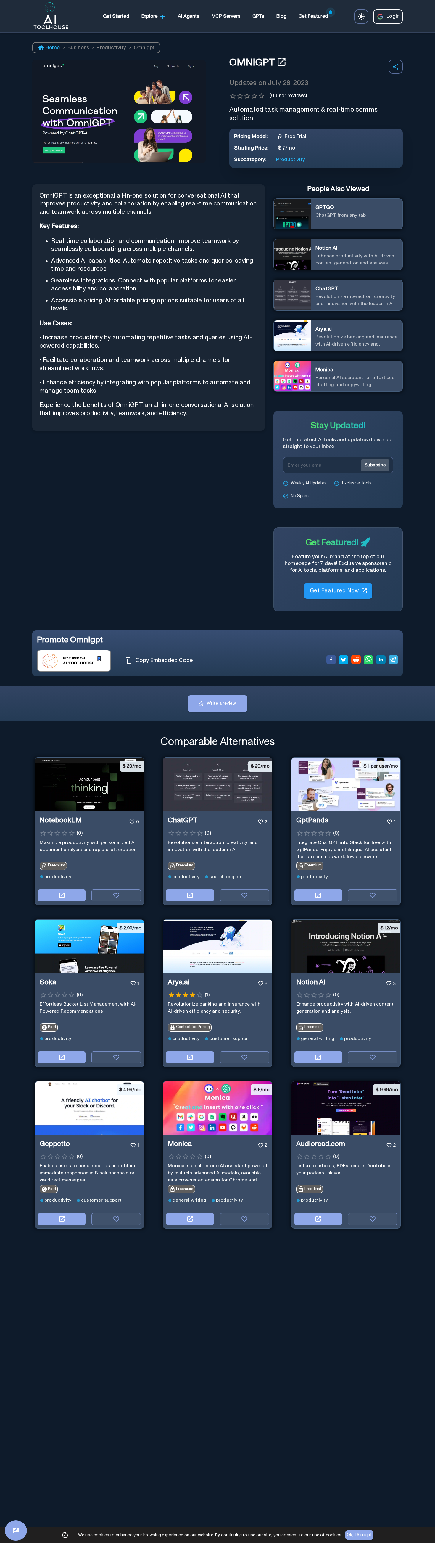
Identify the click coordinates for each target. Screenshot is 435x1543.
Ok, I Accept (359, 1535)
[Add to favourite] (116, 895)
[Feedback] (16, 1530)
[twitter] (343, 661)
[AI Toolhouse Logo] (48, 16)
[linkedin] (381, 661)
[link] (116, 16)
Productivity (111, 47)
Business (78, 47)
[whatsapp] (368, 661)
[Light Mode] (361, 16)
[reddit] (356, 661)
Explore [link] (149, 16)
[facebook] (331, 661)
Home (53, 47)
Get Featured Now (334, 592)
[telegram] (393, 661)
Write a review (221, 703)
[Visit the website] (62, 895)
